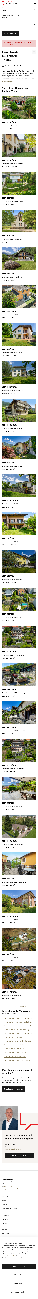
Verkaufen (5, 1204)
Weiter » (23, 1006)
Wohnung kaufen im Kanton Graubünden (19, 1045)
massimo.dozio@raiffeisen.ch (14, 1149)
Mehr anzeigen (7, 82)
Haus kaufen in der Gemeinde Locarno (18, 1037)
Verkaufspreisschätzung (9, 1208)
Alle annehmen (19, 1266)
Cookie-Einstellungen (19, 1283)
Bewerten (5, 1196)
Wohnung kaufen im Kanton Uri (15, 1052)
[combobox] (17, 17)
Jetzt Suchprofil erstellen (13, 1089)
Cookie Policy (11, 1256)
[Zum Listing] (19, 107)
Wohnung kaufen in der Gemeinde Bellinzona (19, 1026)
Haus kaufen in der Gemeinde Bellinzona (18, 1022)
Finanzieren (5, 1215)
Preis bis (5, 25)
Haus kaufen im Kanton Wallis (15, 1056)
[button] (34, 3)
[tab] (30, 52)
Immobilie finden (10, 33)
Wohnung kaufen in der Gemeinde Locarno (19, 1018)
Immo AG (5, 1219)
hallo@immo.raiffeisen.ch (10, 1189)
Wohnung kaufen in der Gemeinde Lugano (19, 1033)
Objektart (4, 7)
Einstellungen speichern (19, 1292)
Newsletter (5, 1233)
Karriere (4, 1223)
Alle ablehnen (19, 1275)
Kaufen (4, 1200)
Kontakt (4, 1230)
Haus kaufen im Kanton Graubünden (17, 1041)
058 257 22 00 (7, 1186)
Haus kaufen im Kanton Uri (14, 1049)
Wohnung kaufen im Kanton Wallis (17, 1060)
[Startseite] (3, 66)
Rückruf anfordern (19, 1155)
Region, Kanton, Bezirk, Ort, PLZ (11, 15)
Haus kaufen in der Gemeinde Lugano (17, 1030)
